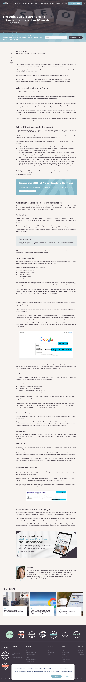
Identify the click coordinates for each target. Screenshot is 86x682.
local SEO (18, 438)
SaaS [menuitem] (49, 654)
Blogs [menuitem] (79, 649)
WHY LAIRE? (44, 3)
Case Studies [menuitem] (81, 650)
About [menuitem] (63, 646)
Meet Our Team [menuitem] (65, 652)
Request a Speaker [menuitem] (66, 659)
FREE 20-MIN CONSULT (75, 3)
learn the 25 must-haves (57, 525)
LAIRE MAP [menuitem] (28, 657)
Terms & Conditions (76, 678)
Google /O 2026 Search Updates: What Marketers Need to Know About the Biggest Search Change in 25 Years (41, 611)
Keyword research (21, 261)
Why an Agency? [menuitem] (81, 654)
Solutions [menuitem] (28, 646)
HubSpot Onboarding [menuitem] (30, 654)
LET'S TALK (64, 3)
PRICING (52, 3)
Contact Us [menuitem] (80, 656)
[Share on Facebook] (11, 53)
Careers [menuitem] (63, 657)
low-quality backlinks (48, 452)
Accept (56, 676)
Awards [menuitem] (63, 649)
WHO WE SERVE (34, 3)
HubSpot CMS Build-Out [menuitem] (31, 652)
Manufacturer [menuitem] (51, 652)
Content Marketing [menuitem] (30, 650)
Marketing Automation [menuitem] (31, 659)
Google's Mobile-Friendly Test (24, 425)
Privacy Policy (65, 668)
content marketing (36, 364)
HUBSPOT (25, 3)
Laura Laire (21, 23)
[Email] (11, 63)
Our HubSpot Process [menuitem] (30, 663)
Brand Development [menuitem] (30, 649)
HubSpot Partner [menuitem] (29, 656)
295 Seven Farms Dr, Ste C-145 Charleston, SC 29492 (17, 653)
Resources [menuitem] (80, 646)
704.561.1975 (15, 649)
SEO (4, 13)
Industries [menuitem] (50, 646)
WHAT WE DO (17, 3)
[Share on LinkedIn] (11, 60)
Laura (30, 568)
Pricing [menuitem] (63, 654)
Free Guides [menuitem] (80, 652)
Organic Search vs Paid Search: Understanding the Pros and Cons (68, 612)
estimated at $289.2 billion (30, 132)
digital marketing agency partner (57, 518)
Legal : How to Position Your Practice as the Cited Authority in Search (13, 611)
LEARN (57, 3)
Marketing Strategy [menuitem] (30, 661)
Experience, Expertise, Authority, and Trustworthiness (57, 227)
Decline (67, 676)
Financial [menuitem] (50, 649)
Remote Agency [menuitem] (65, 656)
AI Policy (83, 678)
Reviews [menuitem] (63, 661)
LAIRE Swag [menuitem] (64, 650)
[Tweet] (11, 57)
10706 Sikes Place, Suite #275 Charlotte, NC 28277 (17, 658)
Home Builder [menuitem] (51, 650)
